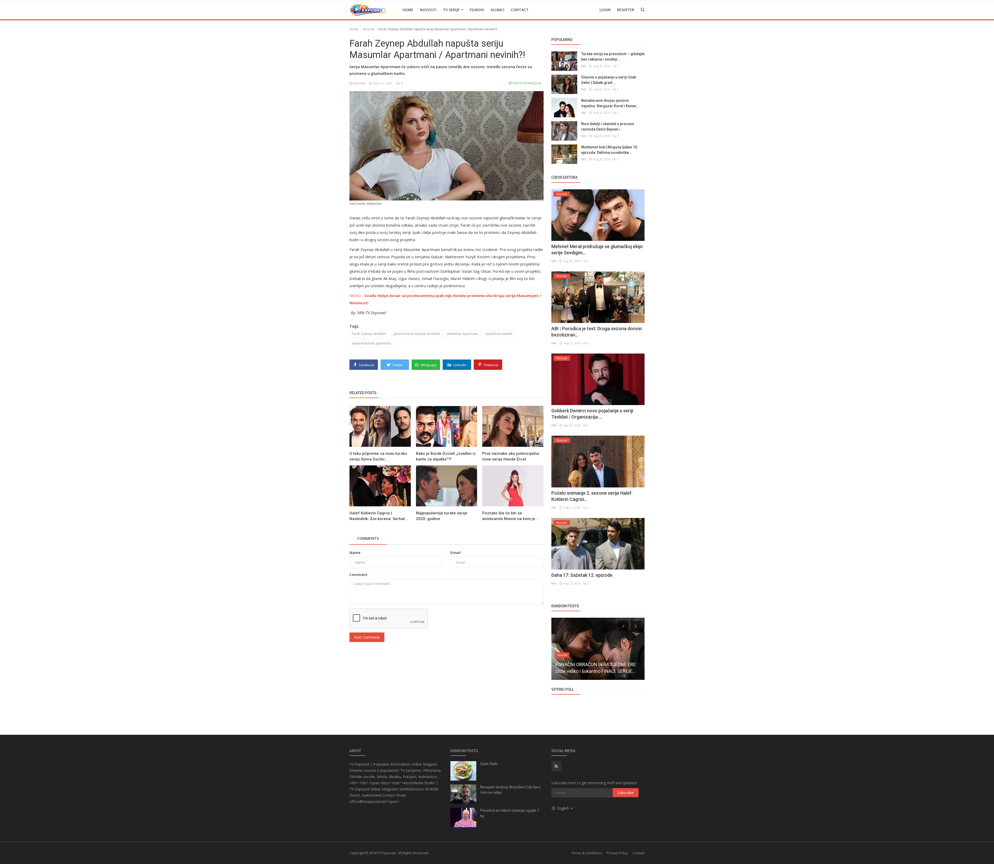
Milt (583, 66)
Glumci (497, 9)
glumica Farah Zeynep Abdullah (416, 334)
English (563, 808)
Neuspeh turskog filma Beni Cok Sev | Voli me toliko (510, 790)
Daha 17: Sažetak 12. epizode (581, 575)
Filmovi (477, 9)
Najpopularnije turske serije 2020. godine (441, 516)
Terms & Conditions (587, 853)
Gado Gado (489, 764)
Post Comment (367, 637)
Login (605, 9)
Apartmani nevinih (499, 334)
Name (354, 552)
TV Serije (452, 9)
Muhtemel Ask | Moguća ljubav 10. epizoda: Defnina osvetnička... (609, 150)
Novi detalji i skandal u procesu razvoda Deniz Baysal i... (607, 126)
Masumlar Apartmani (462, 334)
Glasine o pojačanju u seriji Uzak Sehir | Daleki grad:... (608, 80)
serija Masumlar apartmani (371, 343)
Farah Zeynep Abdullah (369, 334)
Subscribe (626, 792)
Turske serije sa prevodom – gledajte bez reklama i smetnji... (613, 56)
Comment (358, 574)
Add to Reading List (526, 83)
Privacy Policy (617, 853)
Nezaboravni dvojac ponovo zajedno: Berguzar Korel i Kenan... (610, 103)
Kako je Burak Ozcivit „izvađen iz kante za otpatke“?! (446, 456)
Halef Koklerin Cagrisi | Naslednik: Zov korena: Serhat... (378, 516)
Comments (368, 538)
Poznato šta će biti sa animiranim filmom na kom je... (510, 516)
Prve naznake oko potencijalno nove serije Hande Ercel (510, 456)
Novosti (428, 9)
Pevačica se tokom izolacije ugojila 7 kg (509, 813)
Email (455, 552)
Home (408, 9)
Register (625, 9)
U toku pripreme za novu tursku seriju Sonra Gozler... (378, 456)
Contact (520, 9)
